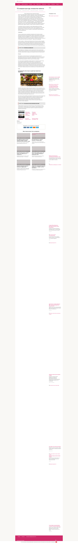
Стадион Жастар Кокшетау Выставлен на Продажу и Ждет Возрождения (54, 226)
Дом (34, 4)
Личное (49, 4)
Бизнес (57, 4)
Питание (30, 4)
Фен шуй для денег (52, 235)
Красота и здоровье (25, 4)
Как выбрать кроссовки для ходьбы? (55, 446)
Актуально (53, 4)
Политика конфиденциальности (31, 536)
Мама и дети (44, 4)
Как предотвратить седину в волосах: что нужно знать (37, 140)
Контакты (23, 536)
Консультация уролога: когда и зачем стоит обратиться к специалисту (23, 153)
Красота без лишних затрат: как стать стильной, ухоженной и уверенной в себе (38, 153)
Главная (19, 4)
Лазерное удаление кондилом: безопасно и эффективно (22, 166)
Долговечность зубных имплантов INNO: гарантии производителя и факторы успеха (54, 305)
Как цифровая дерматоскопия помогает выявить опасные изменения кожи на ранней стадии (23, 140)
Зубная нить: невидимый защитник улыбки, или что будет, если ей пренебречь (38, 167)
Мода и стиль (39, 4)
